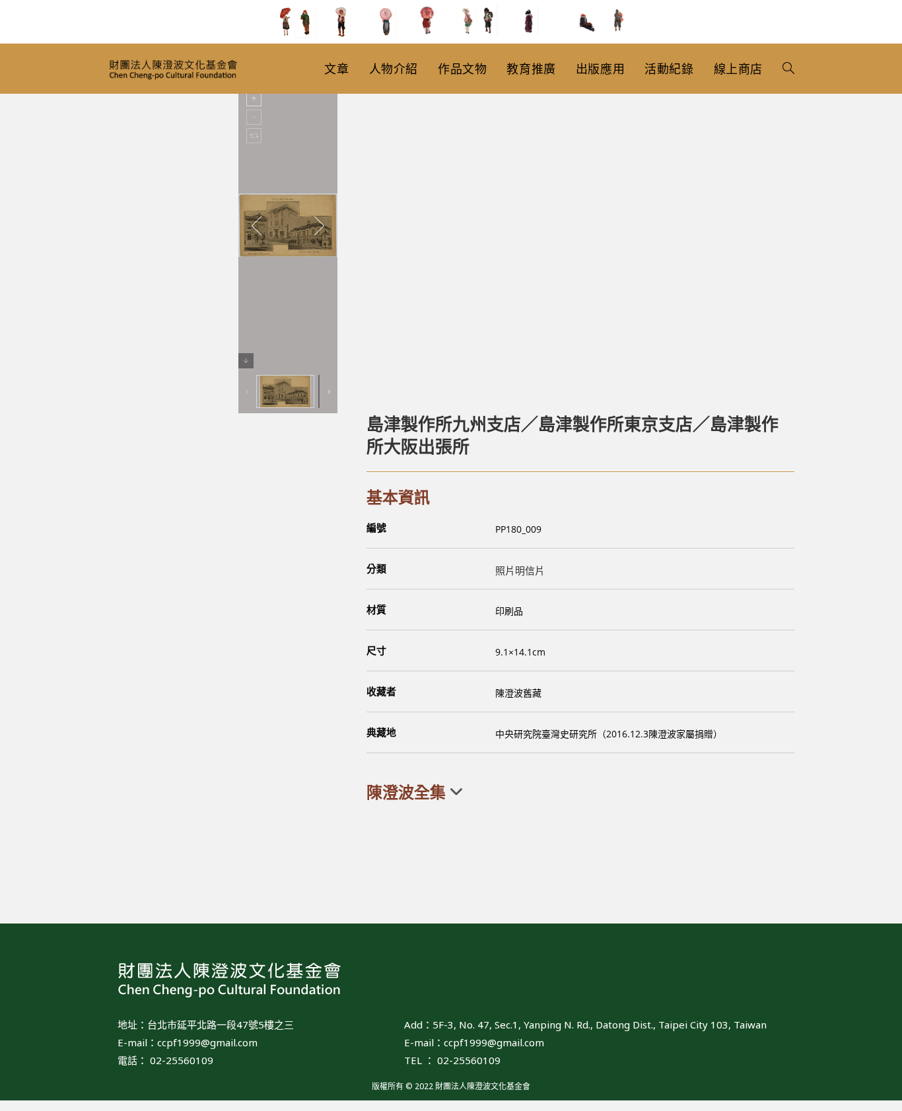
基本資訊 (398, 497)
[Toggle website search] (788, 68)
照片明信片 (520, 570)
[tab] (580, 792)
